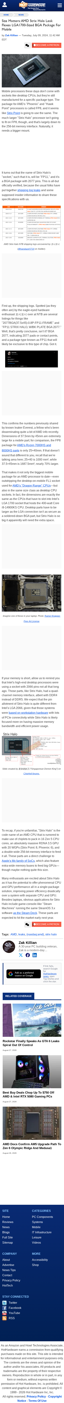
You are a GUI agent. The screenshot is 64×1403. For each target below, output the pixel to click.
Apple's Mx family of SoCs (18, 860)
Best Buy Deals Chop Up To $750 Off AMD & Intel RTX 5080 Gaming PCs (28, 1094)
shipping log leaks (28, 190)
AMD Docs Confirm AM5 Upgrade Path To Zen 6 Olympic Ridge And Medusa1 (32, 1146)
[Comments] (27, 45)
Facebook (15, 1307)
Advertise (8, 1264)
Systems (37, 1222)
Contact (7, 1275)
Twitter (13, 1302)
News (21, 15)
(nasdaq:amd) (35, 934)
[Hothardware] (32, 5)
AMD (13, 934)
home (6, 15)
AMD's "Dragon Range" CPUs (31, 485)
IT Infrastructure (42, 1232)
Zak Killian (28, 943)
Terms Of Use (37, 1400)
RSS (12, 1318)
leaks (21, 934)
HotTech (7, 1285)
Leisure (36, 1237)
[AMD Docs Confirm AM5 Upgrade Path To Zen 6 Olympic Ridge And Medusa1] (32, 1123)
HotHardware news (50, 974)
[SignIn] (7, 4)
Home (6, 1216)
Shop (35, 1264)
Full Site (7, 1237)
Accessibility (40, 1259)
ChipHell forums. (31, 773)
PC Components (42, 1216)
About (6, 1259)
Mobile (36, 1227)
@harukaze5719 (26, 249)
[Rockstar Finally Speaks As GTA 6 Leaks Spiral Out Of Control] (32, 1020)
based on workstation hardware (28, 712)
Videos (36, 1242)
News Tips (9, 1270)
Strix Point (13, 113)
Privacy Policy (11, 1280)
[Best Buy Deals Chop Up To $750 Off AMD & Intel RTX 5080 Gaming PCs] (32, 1071)
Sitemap (7, 1242)
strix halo (51, 934)
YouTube (14, 1313)
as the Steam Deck (25, 912)
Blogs (6, 1232)
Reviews (7, 1222)
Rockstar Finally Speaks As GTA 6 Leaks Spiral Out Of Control (31, 1043)
